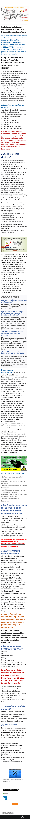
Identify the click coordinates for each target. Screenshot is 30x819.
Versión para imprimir (6, 812)
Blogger (15, 803)
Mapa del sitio (11, 812)
